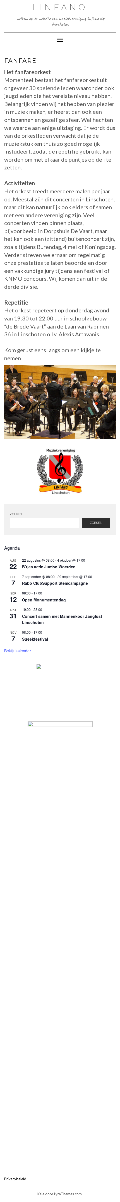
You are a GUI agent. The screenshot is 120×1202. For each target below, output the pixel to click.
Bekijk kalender (17, 650)
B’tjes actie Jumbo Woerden (49, 566)
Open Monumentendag (44, 600)
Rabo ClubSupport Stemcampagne (55, 583)
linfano (60, 7)
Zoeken (16, 514)
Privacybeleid (15, 1179)
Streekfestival (35, 639)
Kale (40, 1194)
